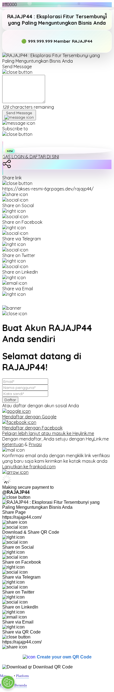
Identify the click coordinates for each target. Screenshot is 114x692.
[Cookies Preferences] (8, 682)
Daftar (10, 400)
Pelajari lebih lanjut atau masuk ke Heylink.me (48, 433)
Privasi (35, 444)
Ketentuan (13, 444)
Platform (22, 676)
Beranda (20, 685)
